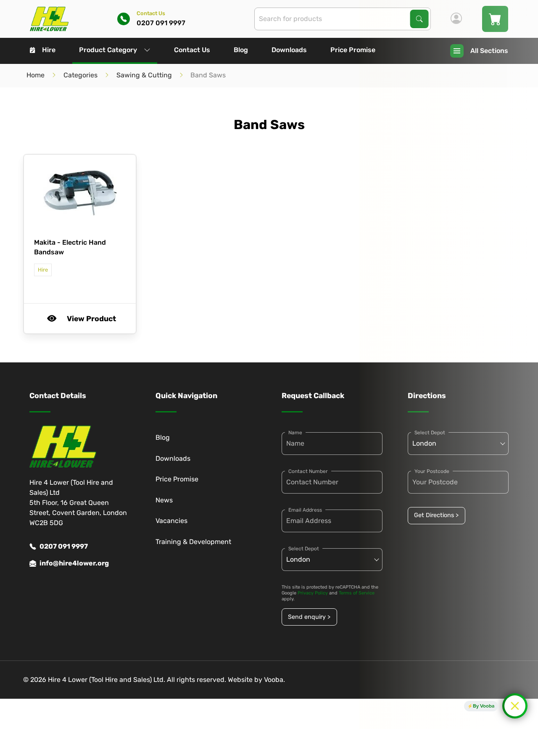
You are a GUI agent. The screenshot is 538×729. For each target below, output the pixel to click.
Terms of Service (356, 593)
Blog (241, 50)
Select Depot (303, 549)
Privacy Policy (313, 593)
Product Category (108, 50)
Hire (48, 50)
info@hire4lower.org (74, 563)
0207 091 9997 (64, 546)
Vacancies (171, 521)
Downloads (289, 50)
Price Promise (352, 50)
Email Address (305, 510)
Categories (80, 75)
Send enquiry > (309, 617)
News (164, 500)
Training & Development (193, 542)
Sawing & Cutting (144, 75)
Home (35, 75)
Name (295, 433)
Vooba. (274, 680)
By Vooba (483, 706)
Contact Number (308, 471)
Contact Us (192, 50)
